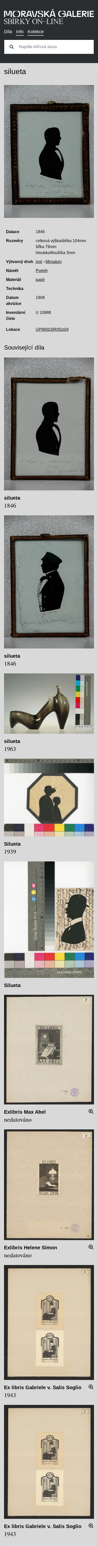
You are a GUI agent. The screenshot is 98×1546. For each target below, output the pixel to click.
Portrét (41, 271)
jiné (39, 262)
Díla (8, 31)
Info (20, 31)
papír (40, 279)
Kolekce (36, 31)
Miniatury (53, 262)
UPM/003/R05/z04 (52, 329)
